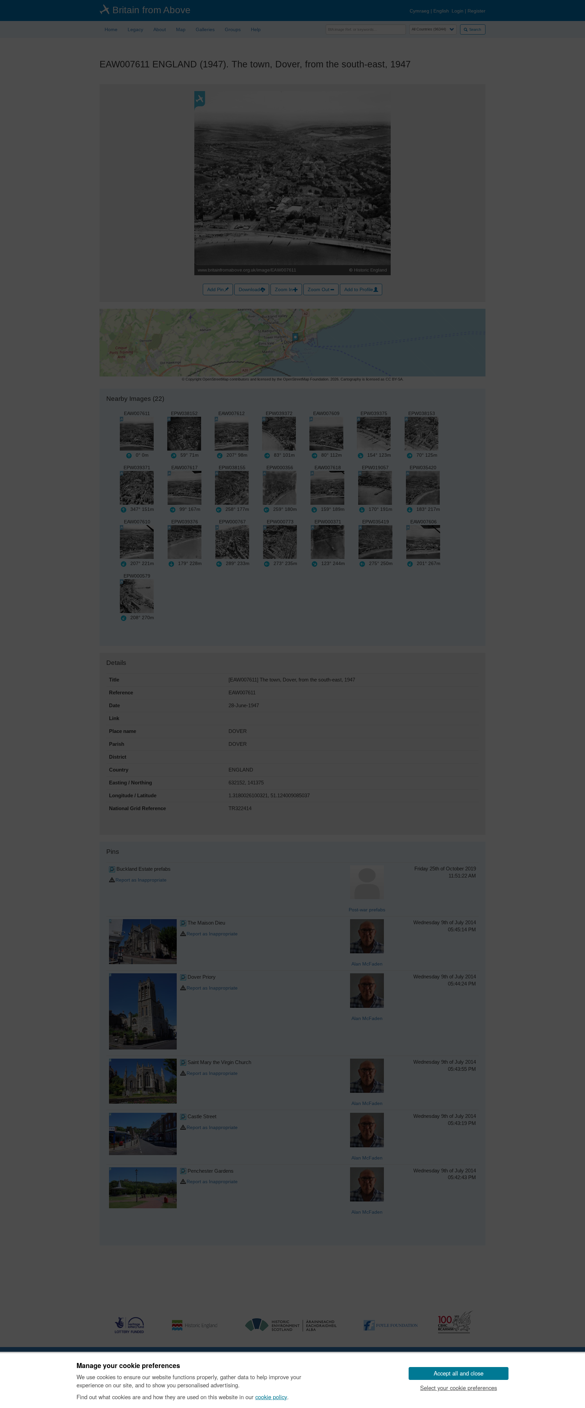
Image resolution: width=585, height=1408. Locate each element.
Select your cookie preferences (458, 1388)
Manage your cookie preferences (128, 1365)
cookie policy (271, 1397)
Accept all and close (458, 1373)
